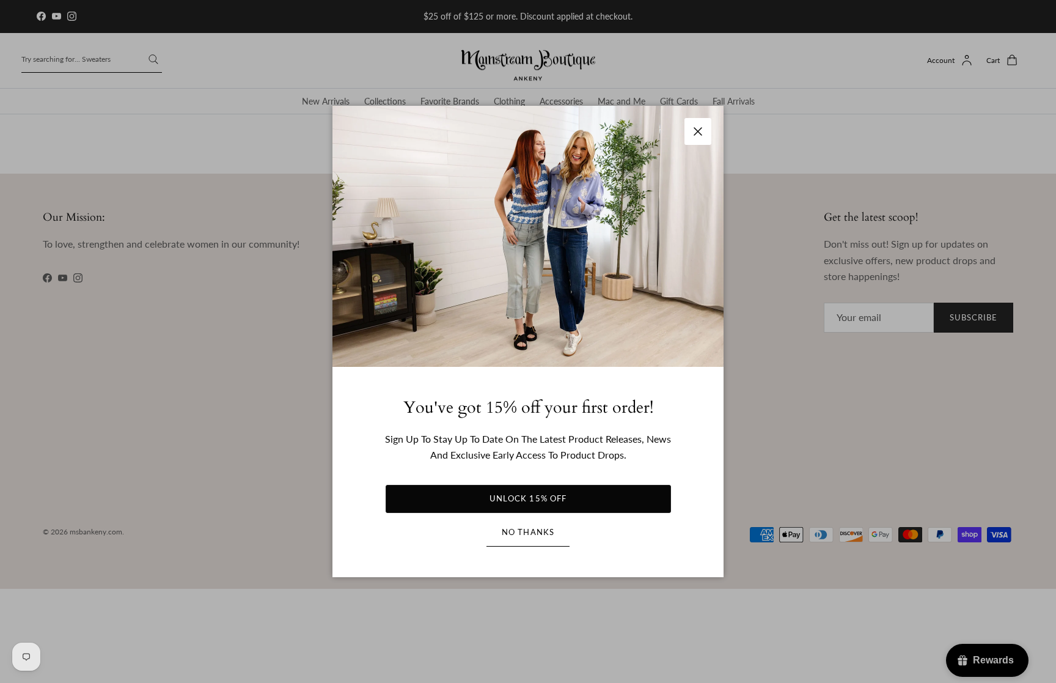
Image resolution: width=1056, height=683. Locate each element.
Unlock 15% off (528, 498)
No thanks (528, 532)
